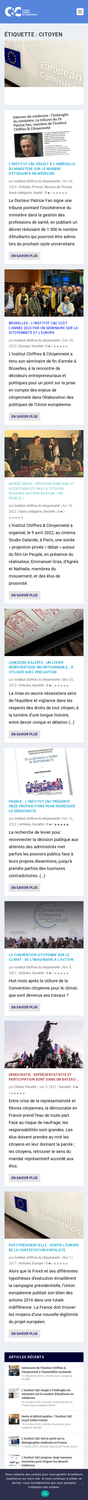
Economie (58, 1424)
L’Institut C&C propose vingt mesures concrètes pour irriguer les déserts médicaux (47, 1461)
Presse (37, 187)
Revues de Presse (58, 187)
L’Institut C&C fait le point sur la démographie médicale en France (44, 1440)
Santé (37, 193)
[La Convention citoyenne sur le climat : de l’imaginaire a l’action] (44, 924)
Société (37, 346)
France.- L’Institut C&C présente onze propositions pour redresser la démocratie (42, 806)
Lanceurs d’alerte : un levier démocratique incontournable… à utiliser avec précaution (41, 667)
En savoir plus (24, 256)
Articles (25, 187)
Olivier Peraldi (25, 1087)
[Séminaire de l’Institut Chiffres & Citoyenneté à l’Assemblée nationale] (14, 1370)
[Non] (82, 1484)
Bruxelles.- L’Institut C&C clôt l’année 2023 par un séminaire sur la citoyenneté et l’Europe (43, 328)
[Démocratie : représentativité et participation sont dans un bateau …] (44, 1044)
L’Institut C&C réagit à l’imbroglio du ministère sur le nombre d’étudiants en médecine (42, 169)
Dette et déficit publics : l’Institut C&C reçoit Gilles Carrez (47, 1418)
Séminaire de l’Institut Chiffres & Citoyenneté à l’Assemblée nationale (46, 1369)
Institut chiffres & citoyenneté (37, 181)
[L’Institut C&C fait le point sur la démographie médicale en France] (14, 1441)
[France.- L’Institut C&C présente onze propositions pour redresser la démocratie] (44, 771)
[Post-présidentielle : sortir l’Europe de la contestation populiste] (44, 1215)
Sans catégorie (20, 193)
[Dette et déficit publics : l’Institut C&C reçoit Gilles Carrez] (14, 1419)
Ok (45, 1493)
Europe (24, 346)
